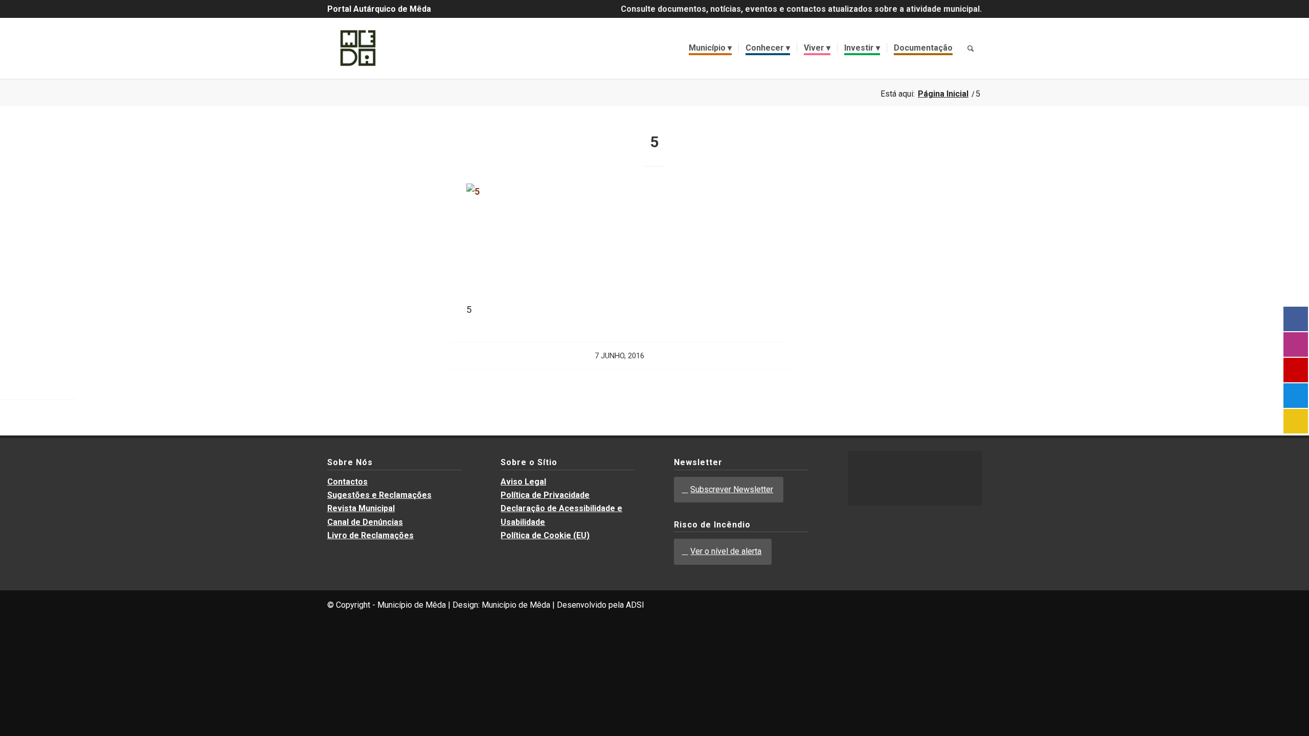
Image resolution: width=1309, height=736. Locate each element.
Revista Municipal (361, 508)
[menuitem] (710, 48)
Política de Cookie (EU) (545, 535)
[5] (521, 191)
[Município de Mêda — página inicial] (358, 48)
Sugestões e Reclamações (379, 495)
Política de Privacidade (545, 495)
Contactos (347, 482)
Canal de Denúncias (365, 522)
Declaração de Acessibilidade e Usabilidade (561, 514)
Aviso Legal (523, 482)
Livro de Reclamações (370, 535)
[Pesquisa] (970, 48)
